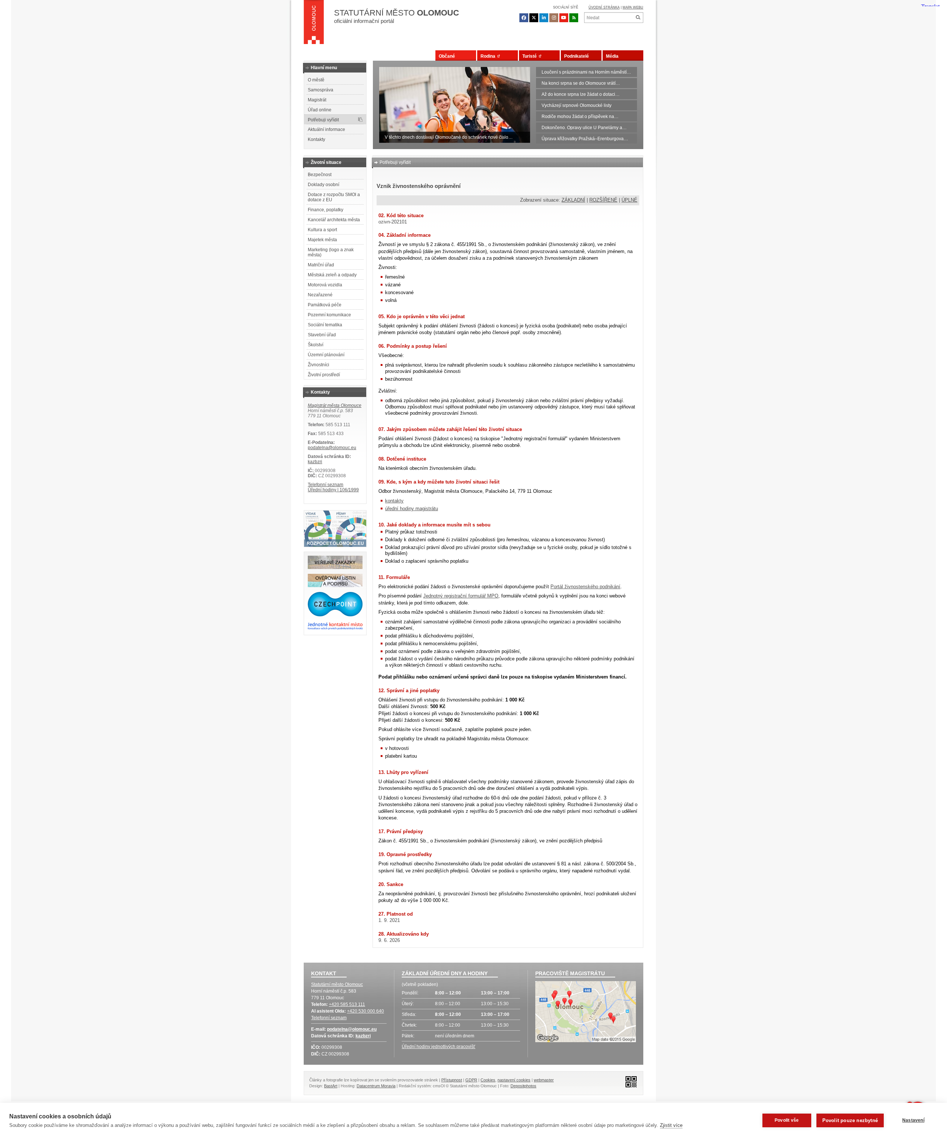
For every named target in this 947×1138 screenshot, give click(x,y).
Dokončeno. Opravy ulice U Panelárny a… (584, 127)
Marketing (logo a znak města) (331, 252)
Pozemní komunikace (329, 314)
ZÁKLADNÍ (573, 200)
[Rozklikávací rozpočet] (335, 545)
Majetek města (322, 239)
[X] (533, 17)
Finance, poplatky (325, 209)
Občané (447, 56)
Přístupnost (451, 1080)
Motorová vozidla (325, 284)
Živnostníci (318, 364)
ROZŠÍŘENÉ (603, 200)
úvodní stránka (604, 7)
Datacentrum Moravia (376, 1086)
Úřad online (319, 109)
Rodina (489, 56)
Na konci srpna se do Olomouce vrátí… (581, 83)
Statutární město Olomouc (337, 984)
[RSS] (573, 17)
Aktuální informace (326, 129)
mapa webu (633, 7)
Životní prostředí (324, 374)
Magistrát (317, 99)
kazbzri (315, 461)
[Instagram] (553, 17)
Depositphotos (523, 1086)
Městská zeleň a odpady (332, 274)
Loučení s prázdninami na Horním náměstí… (586, 72)
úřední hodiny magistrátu (411, 508)
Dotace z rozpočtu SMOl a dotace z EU (334, 197)
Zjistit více (671, 1125)
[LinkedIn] (543, 17)
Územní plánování (326, 354)
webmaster (544, 1080)
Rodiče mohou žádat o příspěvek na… (580, 116)
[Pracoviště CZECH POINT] (335, 614)
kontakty (394, 501)
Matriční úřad (321, 264)
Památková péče (324, 304)
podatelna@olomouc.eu (332, 447)
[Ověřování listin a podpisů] (335, 585)
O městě (316, 80)
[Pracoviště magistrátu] (585, 1012)
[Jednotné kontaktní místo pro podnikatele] (335, 628)
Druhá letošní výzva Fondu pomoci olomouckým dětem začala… (449, 137)
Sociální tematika (325, 324)
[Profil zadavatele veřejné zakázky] (335, 567)
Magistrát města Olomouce (334, 405)
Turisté (530, 56)
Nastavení (913, 1120)
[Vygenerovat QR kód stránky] (629, 1081)
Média (612, 56)
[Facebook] (523, 17)
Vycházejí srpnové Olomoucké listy (576, 105)
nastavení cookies (514, 1080)
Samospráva (320, 89)
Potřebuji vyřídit (323, 119)
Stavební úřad (322, 334)
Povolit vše (787, 1120)
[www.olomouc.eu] (314, 24)
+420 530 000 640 (365, 1011)
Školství (315, 344)
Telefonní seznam (325, 484)
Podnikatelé (576, 56)
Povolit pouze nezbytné (850, 1120)
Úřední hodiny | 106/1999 (333, 489)
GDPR (471, 1080)
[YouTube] (563, 17)
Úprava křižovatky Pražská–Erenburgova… (585, 138)
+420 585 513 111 (347, 1004)
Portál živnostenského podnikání (585, 586)
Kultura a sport (322, 229)
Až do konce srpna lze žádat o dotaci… (581, 94)
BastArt (330, 1086)
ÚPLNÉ (629, 200)
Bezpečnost (319, 174)
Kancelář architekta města (334, 219)
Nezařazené (320, 294)
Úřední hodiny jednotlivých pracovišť (438, 1046)
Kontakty (316, 139)
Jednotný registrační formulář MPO (460, 596)
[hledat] (638, 17)
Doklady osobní (323, 184)
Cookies (488, 1080)
